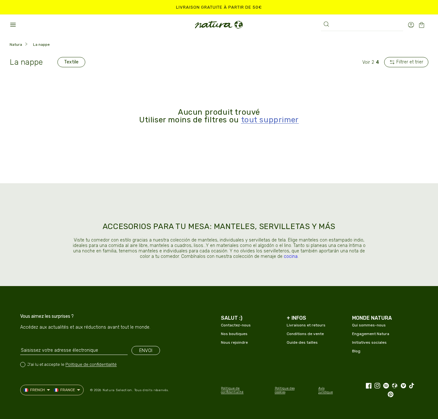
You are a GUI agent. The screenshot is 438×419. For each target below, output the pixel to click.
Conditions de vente (305, 334)
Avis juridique (325, 390)
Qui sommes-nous (369, 325)
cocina (291, 256)
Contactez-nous (236, 325)
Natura (16, 44)
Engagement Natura (370, 334)
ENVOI (145, 350)
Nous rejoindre (234, 342)
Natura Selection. (118, 390)
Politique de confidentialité (91, 364)
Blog (356, 351)
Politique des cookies (285, 390)
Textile (71, 62)
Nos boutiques (234, 334)
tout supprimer (270, 120)
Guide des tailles (302, 342)
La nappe (41, 44)
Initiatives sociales (369, 342)
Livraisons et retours (306, 325)
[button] (13, 25)
